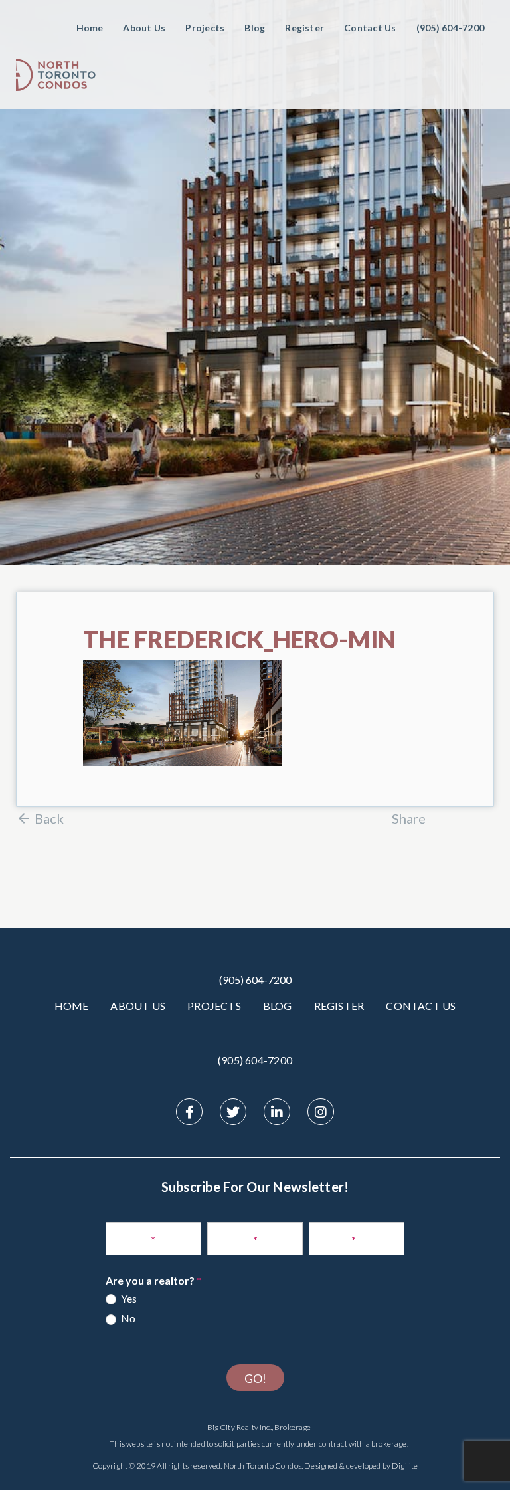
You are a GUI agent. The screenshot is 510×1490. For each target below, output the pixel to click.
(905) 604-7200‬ (450, 27)
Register (304, 27)
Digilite (405, 1466)
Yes (128, 1298)
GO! (255, 1378)
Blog (254, 27)
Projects (204, 27)
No (127, 1318)
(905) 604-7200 (255, 979)
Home (90, 27)
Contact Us (370, 27)
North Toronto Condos (262, 1466)
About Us (144, 27)
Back (49, 818)
